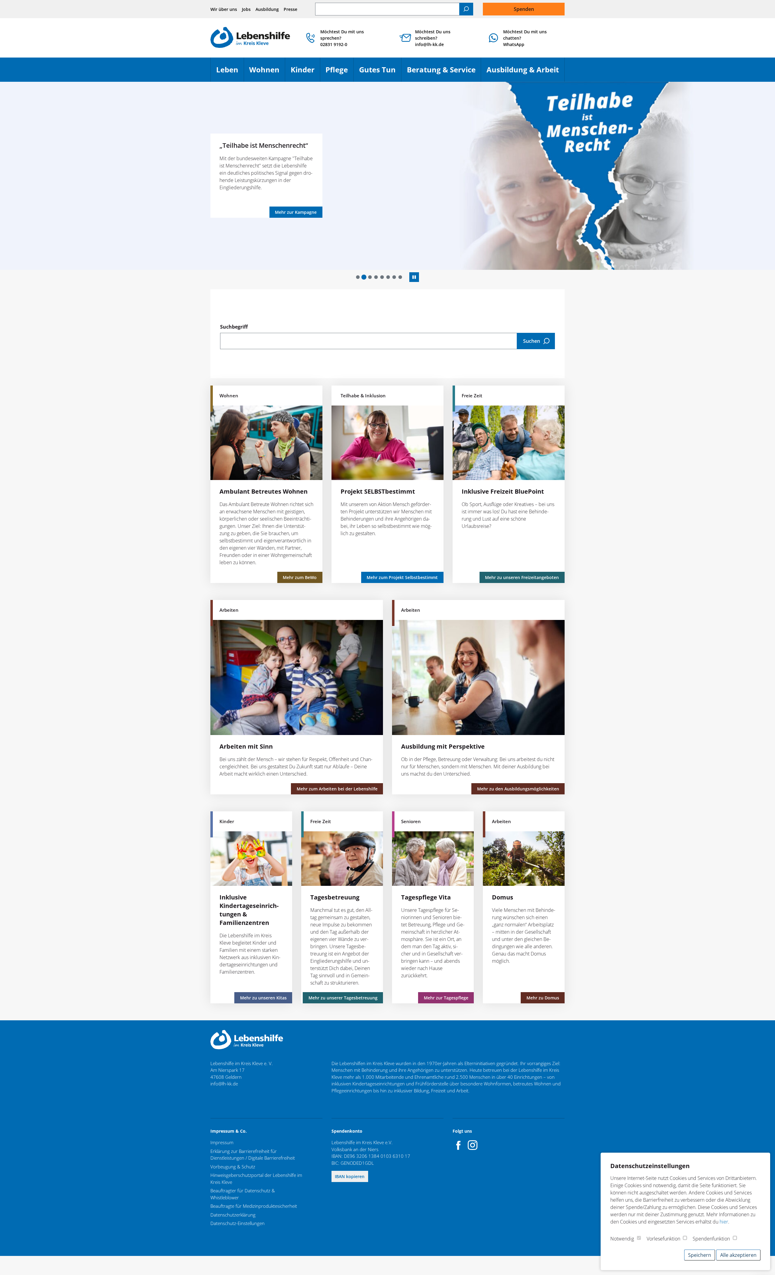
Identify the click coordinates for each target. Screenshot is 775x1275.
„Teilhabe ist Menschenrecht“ (263, 145)
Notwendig (622, 1238)
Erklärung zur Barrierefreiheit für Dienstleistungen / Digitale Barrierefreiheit (252, 1154)
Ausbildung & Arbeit (525, 72)
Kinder (305, 72)
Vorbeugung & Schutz (232, 1167)
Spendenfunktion (711, 1238)
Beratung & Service (444, 72)
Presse (290, 9)
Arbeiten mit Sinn (246, 746)
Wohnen (267, 72)
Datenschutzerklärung (233, 1215)
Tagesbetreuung (334, 897)
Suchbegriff (234, 326)
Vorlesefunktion (663, 1238)
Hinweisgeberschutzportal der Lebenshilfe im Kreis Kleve (256, 1178)
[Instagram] (473, 1145)
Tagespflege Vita (426, 897)
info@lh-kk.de (224, 1084)
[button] (358, 277)
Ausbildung (267, 9)
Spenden (524, 9)
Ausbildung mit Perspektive (443, 746)
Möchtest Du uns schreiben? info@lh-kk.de (432, 38)
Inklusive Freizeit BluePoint (503, 491)
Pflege (339, 72)
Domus (502, 897)
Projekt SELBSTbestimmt (378, 491)
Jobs (246, 9)
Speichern (699, 1255)
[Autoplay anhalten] (414, 277)
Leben (230, 72)
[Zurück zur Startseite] (250, 38)
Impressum (221, 1142)
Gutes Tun (380, 72)
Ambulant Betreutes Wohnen (263, 491)
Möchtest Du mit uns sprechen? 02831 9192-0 (342, 38)
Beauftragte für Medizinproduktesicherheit (253, 1206)
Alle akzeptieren (738, 1255)
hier (724, 1221)
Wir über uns (223, 9)
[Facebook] (459, 1145)
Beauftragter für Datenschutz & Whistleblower (242, 1193)
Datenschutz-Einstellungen (237, 1223)
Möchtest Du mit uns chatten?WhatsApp (525, 38)
